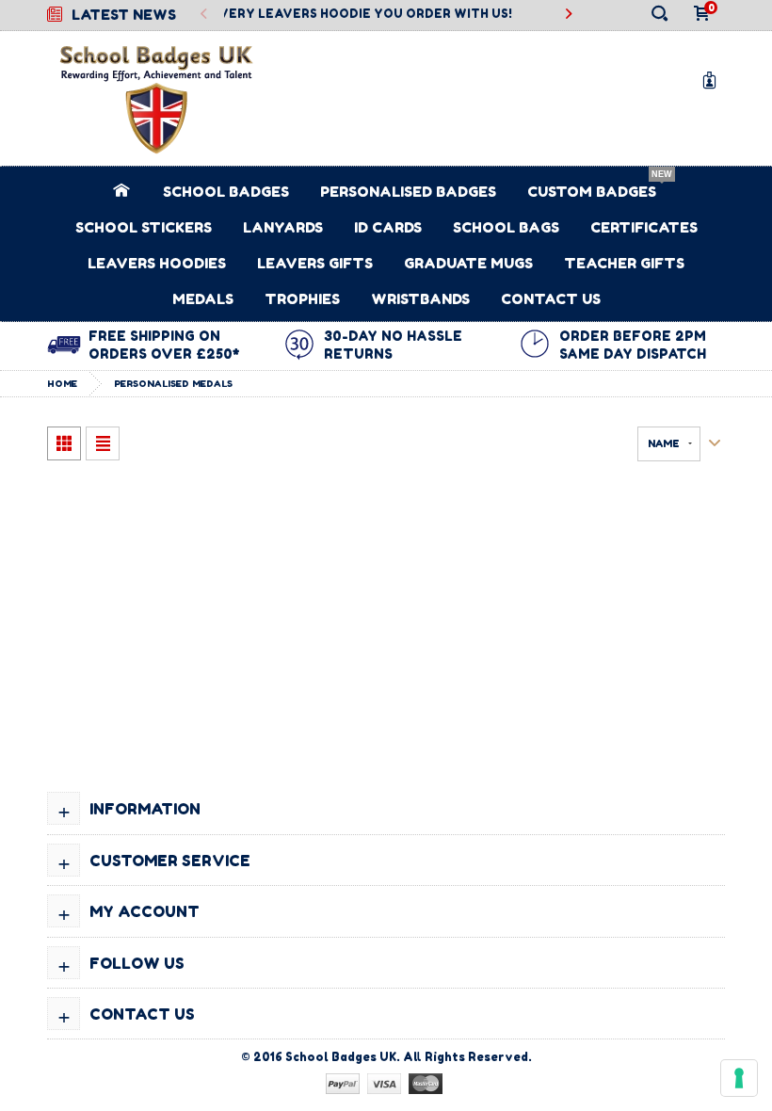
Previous (204, 14)
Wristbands (420, 299)
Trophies (302, 299)
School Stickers (143, 227)
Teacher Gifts (624, 263)
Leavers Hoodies (157, 263)
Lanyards (283, 227)
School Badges (226, 192)
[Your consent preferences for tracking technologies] (739, 1078)
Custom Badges (591, 192)
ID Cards (388, 227)
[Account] (713, 80)
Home (62, 383)
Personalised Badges (408, 192)
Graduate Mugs (468, 263)
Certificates (644, 227)
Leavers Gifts (315, 263)
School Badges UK (340, 1057)
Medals (202, 299)
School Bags (506, 227)
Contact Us (551, 299)
